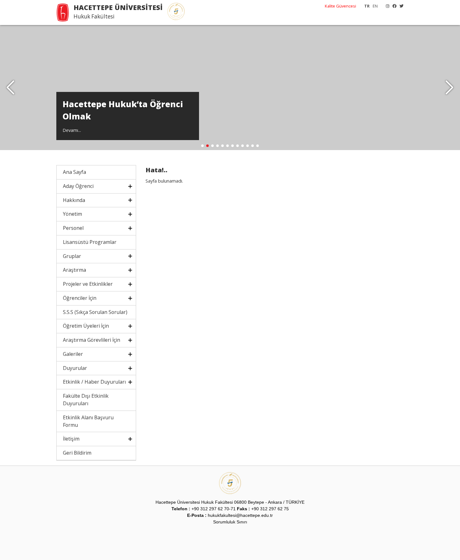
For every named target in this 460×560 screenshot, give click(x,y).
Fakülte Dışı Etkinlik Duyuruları (86, 399)
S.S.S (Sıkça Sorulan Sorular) (95, 312)
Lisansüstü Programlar (89, 242)
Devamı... (72, 130)
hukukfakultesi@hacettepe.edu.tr (240, 515)
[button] (449, 87)
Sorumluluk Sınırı (230, 521)
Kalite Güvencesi (340, 6)
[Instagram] (386, 6)
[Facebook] (392, 6)
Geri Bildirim (77, 452)
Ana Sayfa (74, 172)
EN (375, 6)
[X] (400, 6)
